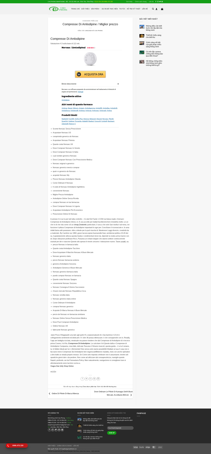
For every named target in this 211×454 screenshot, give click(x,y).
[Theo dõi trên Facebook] (155, 1)
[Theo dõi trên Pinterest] (62, 429)
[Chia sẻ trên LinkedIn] (98, 379)
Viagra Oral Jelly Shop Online (62, 366)
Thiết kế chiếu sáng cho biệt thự (153, 36)
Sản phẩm (95, 9)
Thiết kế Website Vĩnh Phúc (71, 451)
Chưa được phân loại (90, 20)
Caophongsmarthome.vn (68, 449)
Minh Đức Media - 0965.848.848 (90, 451)
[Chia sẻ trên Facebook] (82, 379)
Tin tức (122, 9)
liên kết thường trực (110, 386)
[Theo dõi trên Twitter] (160, 1)
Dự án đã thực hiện (110, 9)
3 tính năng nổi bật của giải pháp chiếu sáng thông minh (153, 45)
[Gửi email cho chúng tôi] (162, 1)
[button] (153, 9)
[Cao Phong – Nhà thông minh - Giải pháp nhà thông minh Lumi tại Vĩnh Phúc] (58, 9)
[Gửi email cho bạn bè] (90, 379)
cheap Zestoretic (80, 225)
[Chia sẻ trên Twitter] (86, 379)
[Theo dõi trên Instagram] (158, 1)
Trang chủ (75, 9)
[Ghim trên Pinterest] (94, 379)
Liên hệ (151, 1)
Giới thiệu (129, 1)
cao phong (99, 30)
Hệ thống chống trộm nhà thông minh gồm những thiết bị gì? (154, 63)
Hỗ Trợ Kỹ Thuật (133, 9)
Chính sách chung (140, 1)
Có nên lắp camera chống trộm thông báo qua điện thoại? (154, 54)
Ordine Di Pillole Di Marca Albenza (65, 394)
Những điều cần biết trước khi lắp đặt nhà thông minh (154, 28)
